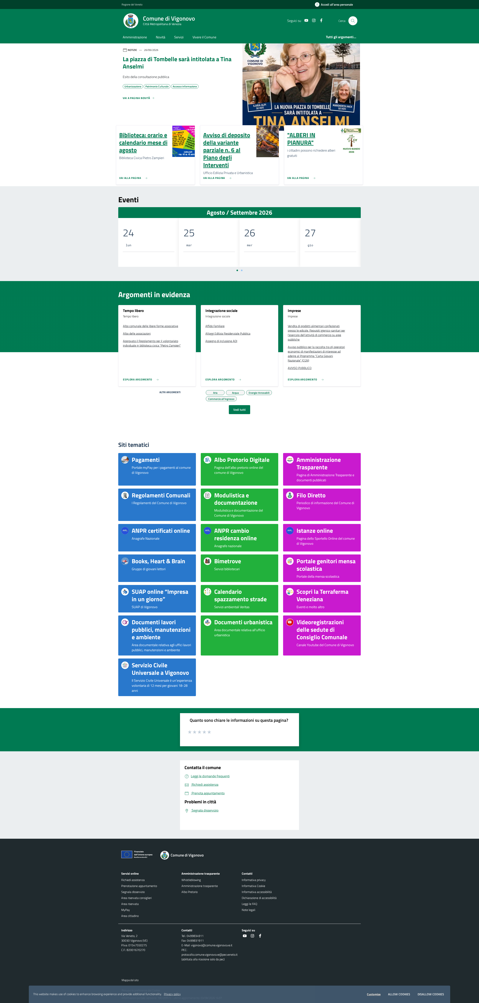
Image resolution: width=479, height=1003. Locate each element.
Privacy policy (172, 994)
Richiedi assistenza (133, 880)
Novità (160, 37)
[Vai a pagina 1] (237, 270)
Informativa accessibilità (257, 892)
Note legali (248, 910)
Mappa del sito (130, 980)
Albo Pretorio (189, 892)
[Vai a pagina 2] (241, 270)
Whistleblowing (191, 880)
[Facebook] (320, 20)
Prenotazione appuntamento (139, 886)
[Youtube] (305, 20)
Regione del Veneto (132, 4)
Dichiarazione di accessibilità (259, 898)
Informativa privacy (254, 880)
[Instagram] (312, 20)
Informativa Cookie (253, 886)
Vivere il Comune (204, 37)
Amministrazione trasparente (199, 886)
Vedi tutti (239, 409)
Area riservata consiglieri (136, 898)
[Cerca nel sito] (352, 20)
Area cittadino (130, 916)
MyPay (125, 910)
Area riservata (130, 904)
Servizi (179, 37)
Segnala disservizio (133, 892)
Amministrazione (135, 37)
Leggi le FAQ (249, 904)
